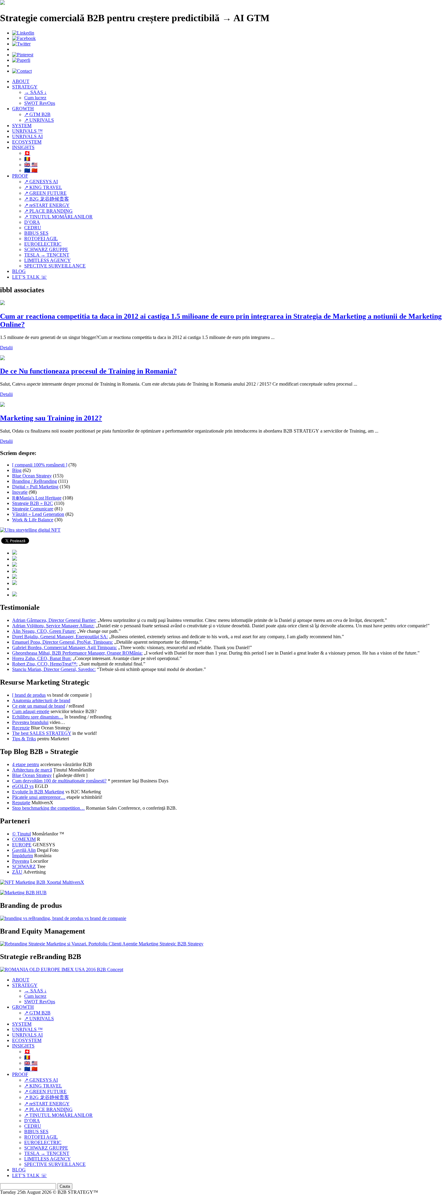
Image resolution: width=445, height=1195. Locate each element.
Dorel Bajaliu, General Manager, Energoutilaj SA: (60, 636)
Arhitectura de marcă (32, 769)
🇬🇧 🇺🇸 (31, 164)
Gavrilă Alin (24, 850)
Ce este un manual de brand (38, 706)
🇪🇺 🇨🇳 (31, 170)
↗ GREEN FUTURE (45, 193)
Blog (16, 470)
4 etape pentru (25, 764)
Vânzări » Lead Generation (38, 514)
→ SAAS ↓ (35, 92)
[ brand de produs (29, 695)
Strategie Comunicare (32, 508)
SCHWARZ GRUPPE (46, 249)
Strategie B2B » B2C (32, 503)
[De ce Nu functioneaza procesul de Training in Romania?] (2, 358)
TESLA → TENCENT (46, 254)
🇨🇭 (27, 153)
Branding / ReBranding (34, 481)
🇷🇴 (27, 158)
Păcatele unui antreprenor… (38, 797)
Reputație (21, 802)
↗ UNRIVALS (39, 120)
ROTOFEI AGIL (41, 238)
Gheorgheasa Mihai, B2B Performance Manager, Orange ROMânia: (77, 653)
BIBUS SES (36, 233)
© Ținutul (21, 833)
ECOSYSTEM (26, 141)
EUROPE (21, 844)
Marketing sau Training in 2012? (51, 418)
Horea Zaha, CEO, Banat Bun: (41, 658)
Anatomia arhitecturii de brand (41, 700)
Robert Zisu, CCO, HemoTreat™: (44, 663)
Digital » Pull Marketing (35, 486)
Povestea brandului (30, 722)
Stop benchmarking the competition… (48, 808)
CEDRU (32, 227)
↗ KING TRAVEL (43, 187)
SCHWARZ (24, 866)
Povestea (20, 861)
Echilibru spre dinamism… (37, 716)
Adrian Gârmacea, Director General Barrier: (54, 620)
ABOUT (20, 81)
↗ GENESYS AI (41, 181)
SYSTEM (21, 125)
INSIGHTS (23, 147)
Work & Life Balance (32, 519)
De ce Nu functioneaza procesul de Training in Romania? (88, 371)
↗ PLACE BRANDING (48, 211)
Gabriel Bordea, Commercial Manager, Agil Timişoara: (64, 647)
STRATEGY (25, 86)
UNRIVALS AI (27, 136)
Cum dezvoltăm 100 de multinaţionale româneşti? (59, 780)
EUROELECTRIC (42, 244)
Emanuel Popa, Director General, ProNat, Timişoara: (62, 642)
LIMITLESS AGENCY (47, 260)
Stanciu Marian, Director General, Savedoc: (54, 669)
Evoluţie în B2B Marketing (38, 791)
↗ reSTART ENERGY (47, 205)
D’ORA (32, 222)
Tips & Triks (24, 738)
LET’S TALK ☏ (29, 277)
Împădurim (22, 855)
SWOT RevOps (39, 103)
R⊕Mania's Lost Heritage (36, 497)
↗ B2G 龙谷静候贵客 (46, 198)
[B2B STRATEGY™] (2, 3)
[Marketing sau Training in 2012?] (2, 405)
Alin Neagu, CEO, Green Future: (44, 631)
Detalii (6, 347)
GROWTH (23, 108)
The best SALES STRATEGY (41, 733)
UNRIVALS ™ (27, 131)
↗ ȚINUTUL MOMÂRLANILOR (58, 216)
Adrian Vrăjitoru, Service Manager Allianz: (53, 625)
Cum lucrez (35, 97)
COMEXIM (24, 839)
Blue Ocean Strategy (32, 475)
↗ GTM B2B (37, 114)
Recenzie (21, 727)
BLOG (19, 271)
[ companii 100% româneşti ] (39, 464)
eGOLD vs (23, 786)
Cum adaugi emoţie (30, 711)
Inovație (20, 492)
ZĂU (17, 872)
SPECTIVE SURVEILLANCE (55, 265)
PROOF (20, 175)
